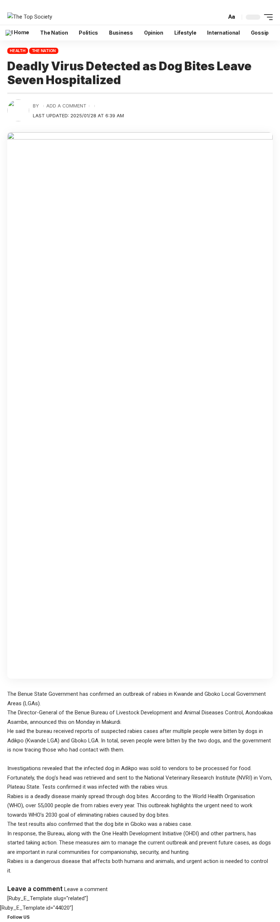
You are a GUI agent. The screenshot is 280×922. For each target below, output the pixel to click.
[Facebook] (33, 917)
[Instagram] (46, 917)
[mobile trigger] (266, 17)
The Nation (44, 50)
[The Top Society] (29, 17)
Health (18, 50)
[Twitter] (37, 917)
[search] (220, 17)
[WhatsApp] (50, 917)
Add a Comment (66, 106)
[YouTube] (42, 917)
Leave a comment (86, 889)
